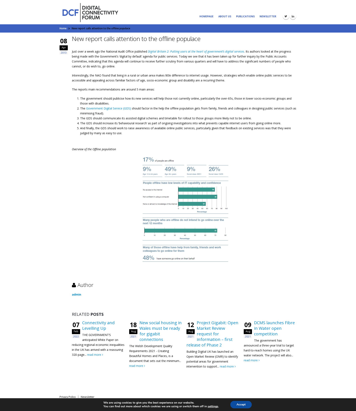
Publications (245, 16)
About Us (224, 16)
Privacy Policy (68, 397)
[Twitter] (286, 16)
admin (76, 294)
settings (213, 406)
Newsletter (268, 16)
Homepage (206, 16)
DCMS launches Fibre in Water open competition (274, 328)
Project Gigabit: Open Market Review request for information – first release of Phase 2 (212, 334)
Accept (241, 404)
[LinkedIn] (293, 16)
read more (94, 355)
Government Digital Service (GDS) (108, 108)
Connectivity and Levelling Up (98, 325)
